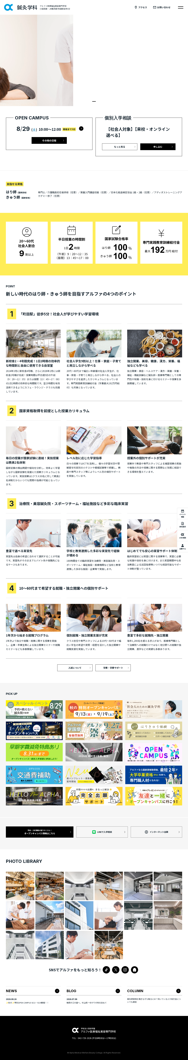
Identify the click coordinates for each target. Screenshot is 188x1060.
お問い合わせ (163, 7)
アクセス (142, 7)
